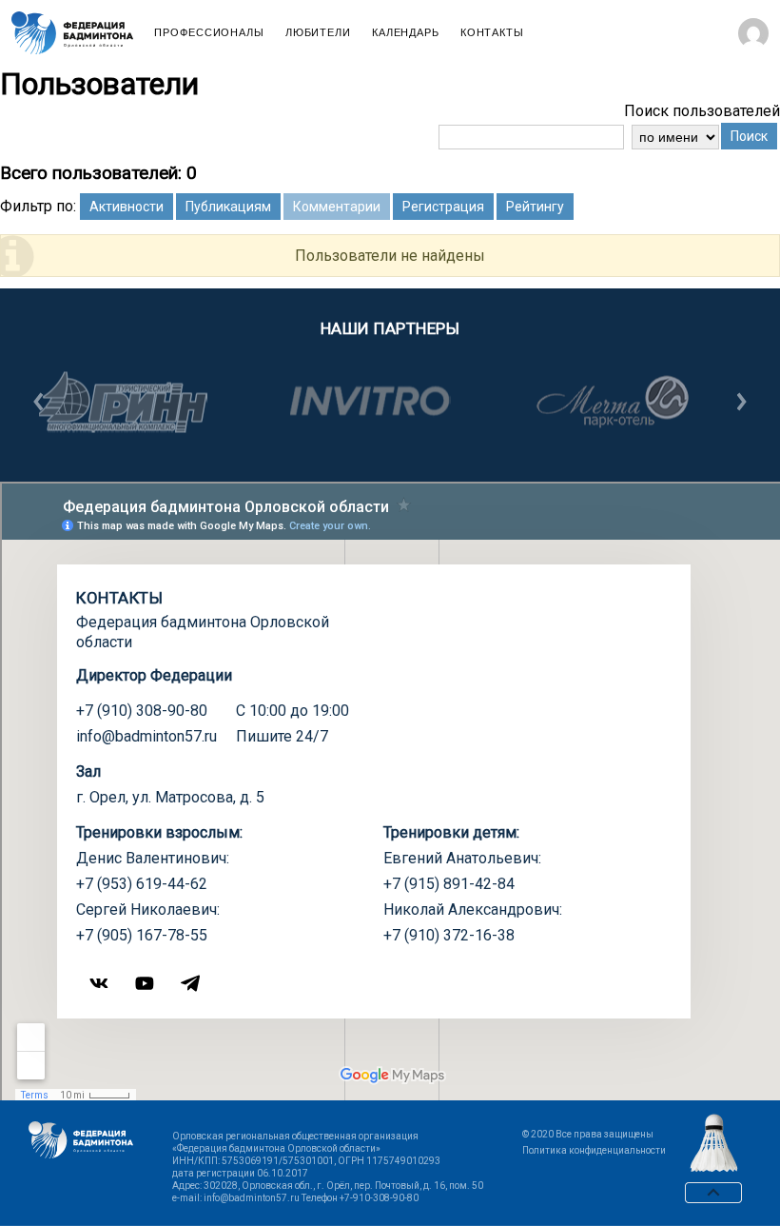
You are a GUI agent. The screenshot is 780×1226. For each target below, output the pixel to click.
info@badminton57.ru (146, 736)
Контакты (492, 33)
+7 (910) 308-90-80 (141, 711)
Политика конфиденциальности (594, 1150)
